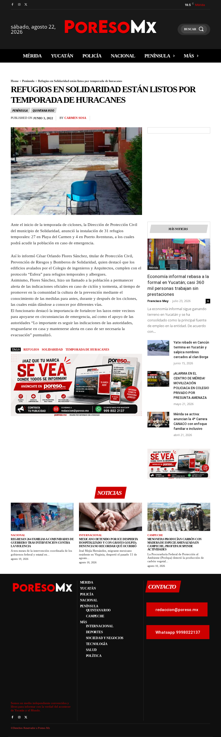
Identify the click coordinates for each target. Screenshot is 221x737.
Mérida (153, 267)
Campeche (155, 535)
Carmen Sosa (75, 117)
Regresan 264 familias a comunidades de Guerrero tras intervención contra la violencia (42, 542)
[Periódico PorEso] (110, 26)
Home (15, 81)
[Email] (192, 119)
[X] (26, 5)
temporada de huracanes (87, 349)
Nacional (18, 535)
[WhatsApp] (180, 119)
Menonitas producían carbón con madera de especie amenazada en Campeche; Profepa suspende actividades (174, 544)
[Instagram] (19, 5)
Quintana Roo (43, 110)
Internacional (90, 535)
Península (28, 81)
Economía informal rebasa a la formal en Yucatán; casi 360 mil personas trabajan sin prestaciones (178, 285)
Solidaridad (52, 349)
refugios (31, 349)
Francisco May (157, 301)
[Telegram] (204, 119)
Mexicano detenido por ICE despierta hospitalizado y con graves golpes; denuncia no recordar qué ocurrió (108, 542)
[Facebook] (12, 5)
